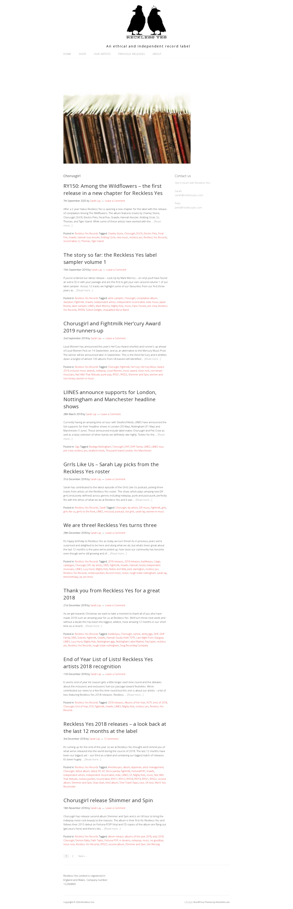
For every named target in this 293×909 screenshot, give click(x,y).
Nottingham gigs (106, 641)
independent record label (131, 302)
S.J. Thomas (84, 241)
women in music (85, 378)
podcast (119, 511)
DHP (126, 446)
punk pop (106, 374)
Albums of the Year (134, 702)
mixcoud (109, 511)
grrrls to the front (86, 511)
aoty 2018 (158, 836)
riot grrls (129, 511)
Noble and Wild (117, 569)
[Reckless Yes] (146, 37)
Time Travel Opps (128, 782)
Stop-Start (98, 782)
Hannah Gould (137, 565)
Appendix (136, 767)
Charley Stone (115, 233)
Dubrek (82, 637)
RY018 (129, 778)
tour (142, 782)
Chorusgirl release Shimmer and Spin (108, 800)
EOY (91, 706)
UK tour (149, 782)
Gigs (77, 446)
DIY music (144, 507)
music (128, 306)
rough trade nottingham (143, 573)
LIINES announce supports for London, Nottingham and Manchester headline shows (110, 399)
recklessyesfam (96, 573)
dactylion (68, 302)
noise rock (143, 370)
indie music (152, 302)
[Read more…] (84, 290)
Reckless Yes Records (86, 233)
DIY (89, 565)
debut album (82, 771)
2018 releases (115, 561)
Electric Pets (150, 233)
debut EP (96, 771)
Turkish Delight (94, 309)
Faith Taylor (97, 840)
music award (130, 370)
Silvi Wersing (153, 844)
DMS (106, 565)
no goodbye (156, 840)
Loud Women (114, 370)
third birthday (70, 576)
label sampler (79, 306)
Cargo (157, 561)
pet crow (152, 306)
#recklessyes (115, 767)
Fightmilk (79, 302)
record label (70, 241)
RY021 (116, 374)
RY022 (124, 374)
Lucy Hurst (89, 569)
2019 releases (132, 561)
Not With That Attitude (87, 374)
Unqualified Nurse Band (116, 309)
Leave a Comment (115, 200)
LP (131, 775)
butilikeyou (147, 561)
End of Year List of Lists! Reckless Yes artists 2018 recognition (108, 663)
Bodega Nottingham (100, 446)
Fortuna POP (111, 840)
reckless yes (135, 237)
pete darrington (135, 569)
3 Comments (111, 738)
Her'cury (135, 366)
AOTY (149, 702)
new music (122, 237)
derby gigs (147, 634)
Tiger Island (97, 241)
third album (111, 782)
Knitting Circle (108, 237)
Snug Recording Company (134, 645)
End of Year (81, 706)
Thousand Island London (119, 450)
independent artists (105, 302)
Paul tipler (150, 641)
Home (67, 54)
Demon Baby (82, 840)
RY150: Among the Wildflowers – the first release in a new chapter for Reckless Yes (113, 189)
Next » (82, 856)
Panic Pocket (139, 306)
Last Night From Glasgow (149, 637)
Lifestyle (188, 902)
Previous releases (131, 54)
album (126, 767)
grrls (164, 507)
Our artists (102, 54)
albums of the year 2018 (138, 836)
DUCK (139, 233)
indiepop (101, 370)
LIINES (91, 306)
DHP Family (136, 446)
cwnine (136, 634)
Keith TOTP (129, 637)
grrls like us (69, 511)
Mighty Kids (117, 306)
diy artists (133, 507)
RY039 (81, 309)
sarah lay (140, 511)
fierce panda (113, 771)
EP (103, 771)
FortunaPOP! (138, 771)
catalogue (68, 565)
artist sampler (115, 298)
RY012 (122, 778)
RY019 (137, 778)
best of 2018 (160, 702)
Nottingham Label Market (130, 641)
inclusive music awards (82, 370)
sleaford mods (97, 450)
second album (116, 844)
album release (116, 836)
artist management (153, 767)
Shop (82, 54)
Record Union (113, 573)
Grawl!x (72, 237)
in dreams (124, 840)
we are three (86, 576)
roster (125, 573)
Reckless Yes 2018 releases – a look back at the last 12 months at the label (114, 727)
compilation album (146, 298)
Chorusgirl (129, 233)
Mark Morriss (103, 306)
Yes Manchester (142, 450)
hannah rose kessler (89, 237)
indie (118, 775)
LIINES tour (157, 446)
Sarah (103, 507)
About (157, 54)
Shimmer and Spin (138, 374)
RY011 (114, 778)
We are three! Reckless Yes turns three (110, 525)
